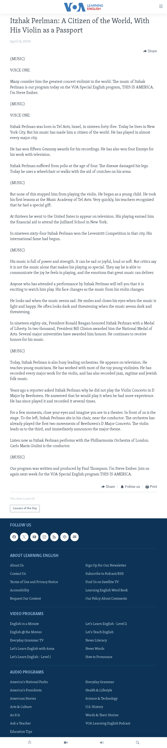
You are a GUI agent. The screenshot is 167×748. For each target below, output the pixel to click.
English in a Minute (24, 624)
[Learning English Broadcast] (101, 742)
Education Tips (21, 732)
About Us (17, 565)
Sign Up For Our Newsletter (105, 565)
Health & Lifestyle (98, 690)
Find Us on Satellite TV (102, 582)
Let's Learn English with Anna (32, 649)
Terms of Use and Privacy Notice (34, 582)
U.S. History (94, 707)
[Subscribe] (74, 537)
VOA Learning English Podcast (107, 724)
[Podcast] (64, 537)
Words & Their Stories (102, 715)
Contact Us (18, 574)
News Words (94, 649)
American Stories (23, 699)
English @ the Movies (26, 632)
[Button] (150, 51)
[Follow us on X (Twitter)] (24, 537)
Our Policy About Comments (106, 599)
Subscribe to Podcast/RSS (104, 574)
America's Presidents (26, 690)
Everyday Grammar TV (27, 640)
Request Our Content (25, 599)
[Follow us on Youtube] (34, 537)
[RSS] (54, 537)
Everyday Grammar (99, 682)
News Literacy (96, 640)
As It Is (15, 715)
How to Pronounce (98, 657)
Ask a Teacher (20, 724)
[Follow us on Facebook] (14, 537)
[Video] (65, 742)
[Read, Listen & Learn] (29, 742)
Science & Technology (101, 699)
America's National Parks (29, 682)
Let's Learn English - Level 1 (30, 657)
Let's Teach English (99, 632)
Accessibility (19, 590)
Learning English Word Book (106, 590)
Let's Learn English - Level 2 (106, 624)
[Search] (137, 742)
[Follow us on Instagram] (44, 537)
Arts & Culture (21, 707)
